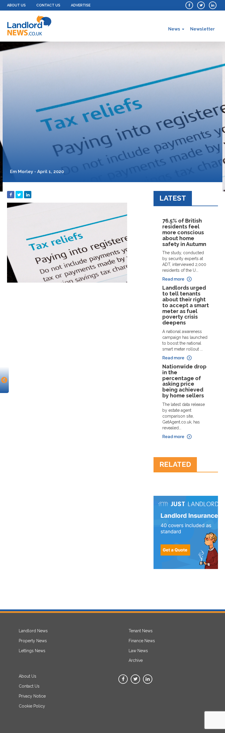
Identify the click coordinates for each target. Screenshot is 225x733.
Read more (173, 279)
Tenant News (141, 630)
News (174, 29)
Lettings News (32, 650)
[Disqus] (76, 359)
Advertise (81, 5)
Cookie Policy (32, 706)
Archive (136, 660)
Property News (33, 640)
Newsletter (202, 29)
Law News (138, 650)
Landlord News (33, 630)
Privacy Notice (32, 696)
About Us (16, 5)
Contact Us (48, 5)
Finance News (142, 640)
